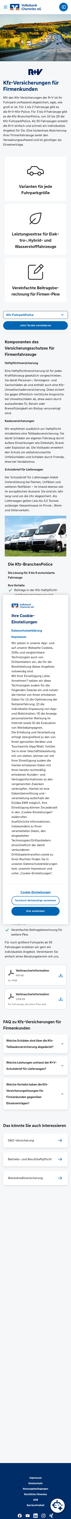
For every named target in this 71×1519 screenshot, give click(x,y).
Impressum (35, 1477)
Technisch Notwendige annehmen (35, 900)
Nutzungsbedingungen (35, 1488)
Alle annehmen (35, 911)
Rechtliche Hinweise (35, 1494)
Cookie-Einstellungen (36, 892)
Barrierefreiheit (35, 1505)
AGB (35, 1499)
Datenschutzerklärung (26, 631)
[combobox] (35, 314)
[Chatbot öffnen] (57, 1506)
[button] (35, 1043)
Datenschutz (35, 1483)
